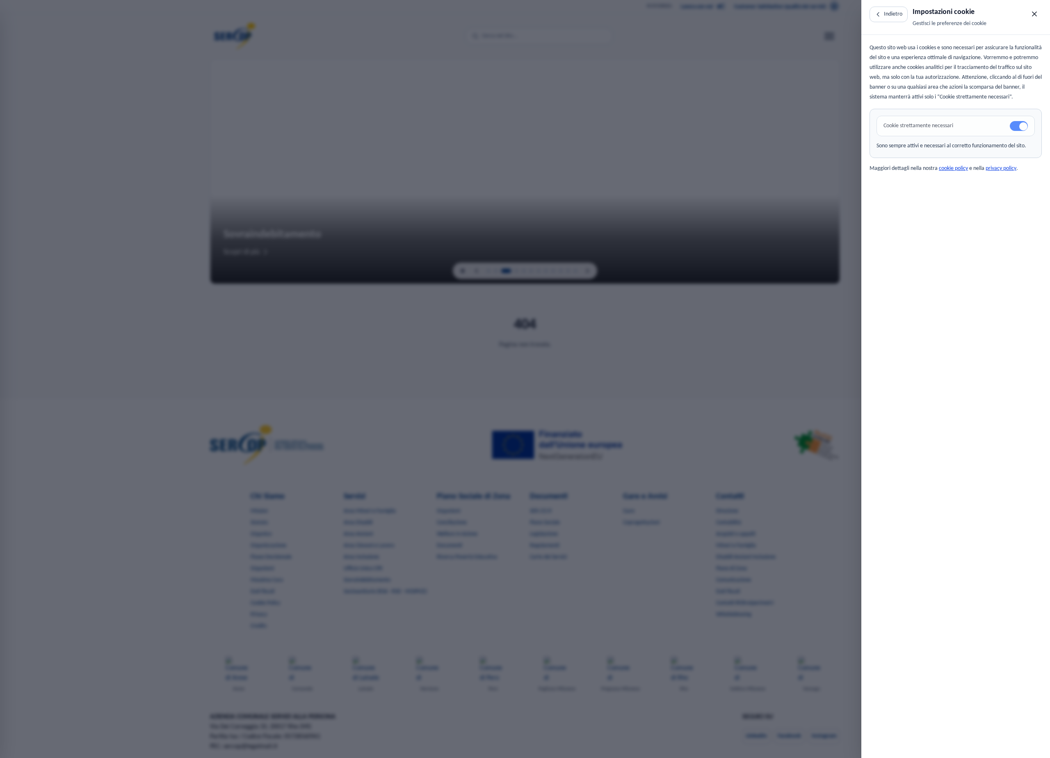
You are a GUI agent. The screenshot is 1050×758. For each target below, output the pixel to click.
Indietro (893, 14)
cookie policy (953, 168)
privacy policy (1001, 168)
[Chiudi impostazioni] (1034, 14)
